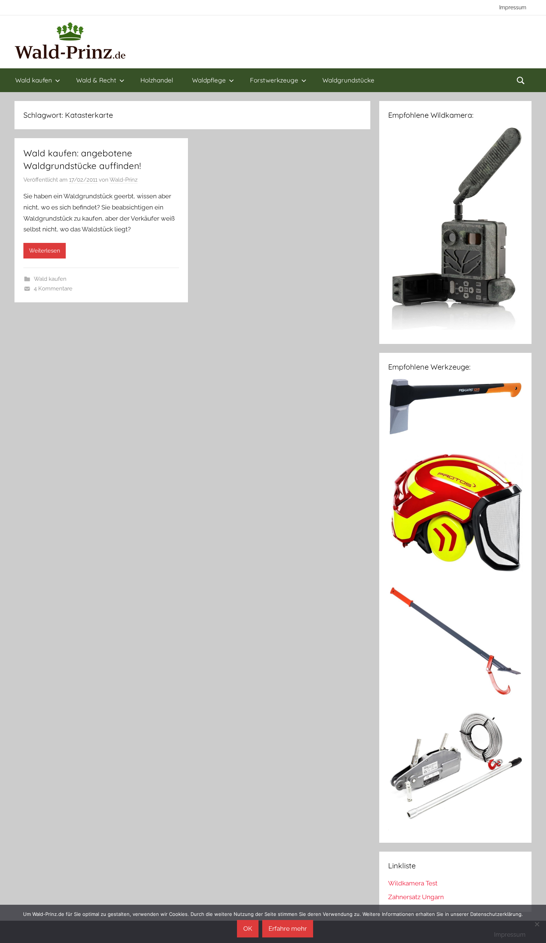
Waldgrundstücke (348, 80)
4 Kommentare (53, 288)
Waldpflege (209, 80)
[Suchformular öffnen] (521, 80)
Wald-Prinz (123, 179)
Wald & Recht (96, 80)
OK (247, 928)
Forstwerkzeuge (274, 80)
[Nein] (536, 924)
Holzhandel (156, 80)
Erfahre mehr (288, 928)
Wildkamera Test (413, 883)
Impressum (512, 7)
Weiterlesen (44, 250)
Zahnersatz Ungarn (416, 897)
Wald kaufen (33, 80)
